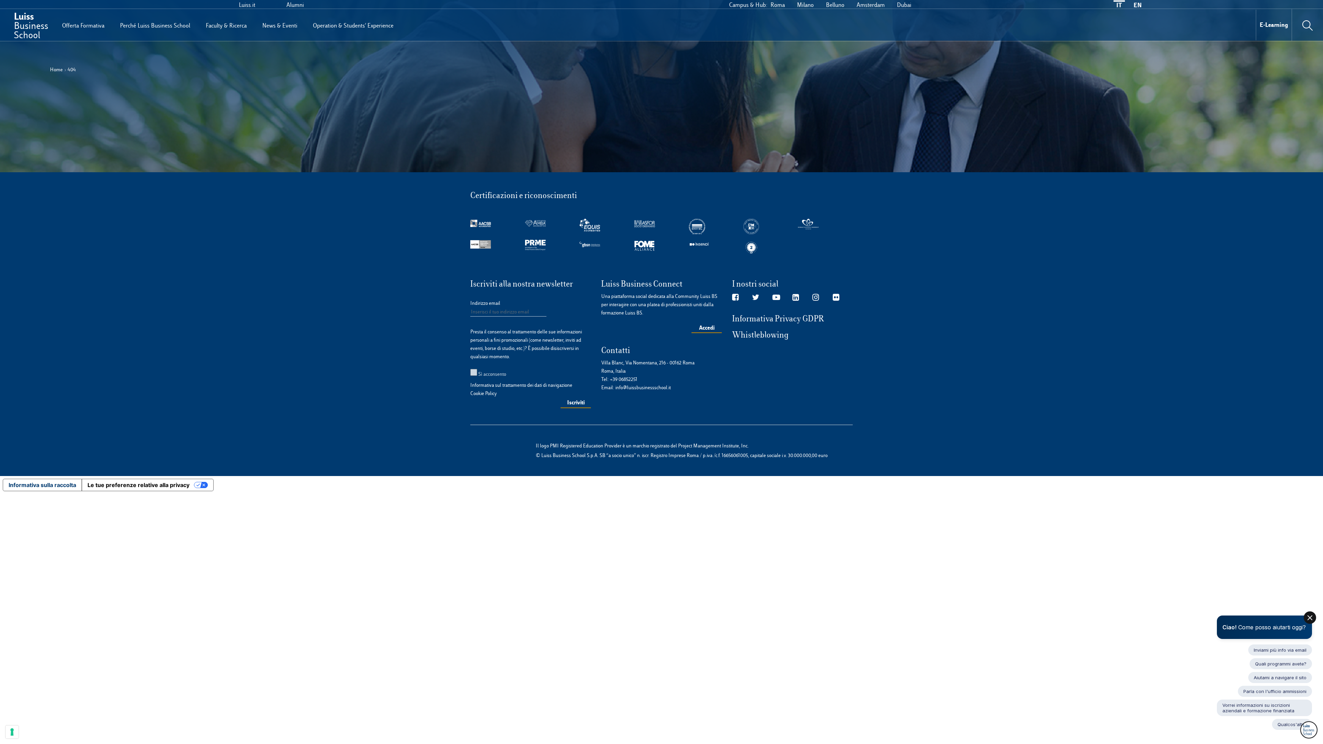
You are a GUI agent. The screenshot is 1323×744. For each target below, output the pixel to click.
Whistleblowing (760, 335)
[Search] (1307, 25)
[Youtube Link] (776, 297)
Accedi (707, 327)
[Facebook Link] (735, 297)
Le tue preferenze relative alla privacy (138, 485)
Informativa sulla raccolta (42, 485)
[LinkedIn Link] (795, 297)
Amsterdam (871, 5)
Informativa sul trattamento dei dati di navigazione (521, 385)
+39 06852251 (623, 379)
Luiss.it (247, 5)
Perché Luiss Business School (155, 25)
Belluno (835, 5)
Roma (777, 5)
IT (1119, 5)
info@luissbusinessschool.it (643, 387)
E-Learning (1274, 25)
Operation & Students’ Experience (353, 25)
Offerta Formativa (83, 25)
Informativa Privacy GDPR (778, 318)
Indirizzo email (485, 303)
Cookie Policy (483, 393)
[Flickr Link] (836, 297)
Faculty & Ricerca (226, 25)
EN (1138, 5)
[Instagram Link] (815, 297)
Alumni (295, 5)
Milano (805, 5)
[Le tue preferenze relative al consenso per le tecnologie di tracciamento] (12, 731)
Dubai (904, 5)
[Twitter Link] (755, 297)
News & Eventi (279, 25)
